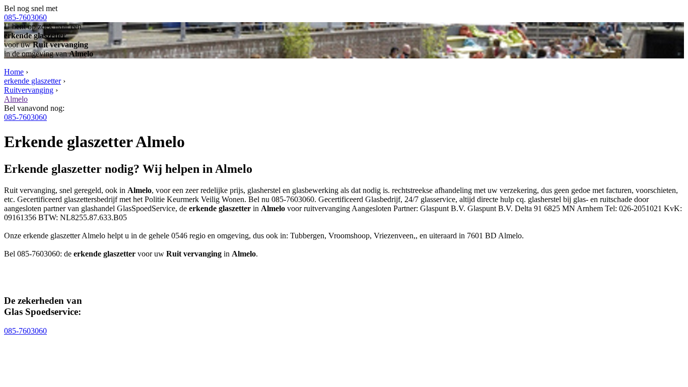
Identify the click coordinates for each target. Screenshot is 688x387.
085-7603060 (25, 17)
